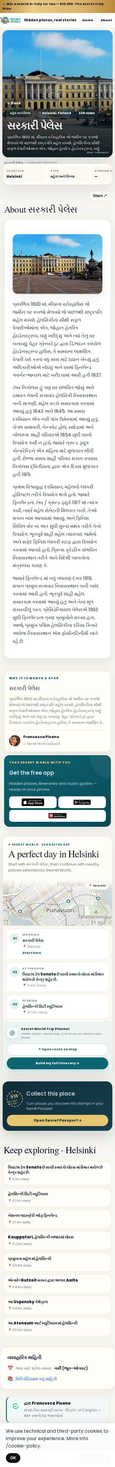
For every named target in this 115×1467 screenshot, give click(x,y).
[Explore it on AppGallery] (57, 816)
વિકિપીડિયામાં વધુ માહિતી (36, 1379)
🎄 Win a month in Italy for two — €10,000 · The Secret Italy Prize (53, 6)
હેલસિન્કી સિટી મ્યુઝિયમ (42, 1006)
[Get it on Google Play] (82, 802)
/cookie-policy (23, 1445)
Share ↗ (100, 196)
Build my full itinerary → (57, 1063)
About (106, 20)
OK (13, 1458)
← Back (14, 103)
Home (87, 20)
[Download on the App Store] (33, 802)
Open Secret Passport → (58, 1120)
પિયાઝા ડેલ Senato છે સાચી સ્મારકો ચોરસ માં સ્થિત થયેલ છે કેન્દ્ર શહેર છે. (63, 976)
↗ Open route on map (57, 1049)
